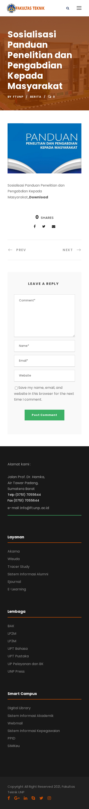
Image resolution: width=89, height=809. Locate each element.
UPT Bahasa (18, 648)
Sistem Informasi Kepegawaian (34, 730)
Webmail (15, 723)
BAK (11, 626)
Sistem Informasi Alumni (28, 574)
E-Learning (17, 589)
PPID (11, 738)
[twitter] (41, 798)
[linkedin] (25, 798)
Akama (14, 551)
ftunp (18, 97)
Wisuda (14, 558)
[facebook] (9, 798)
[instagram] (49, 798)
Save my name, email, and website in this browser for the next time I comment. (44, 393)
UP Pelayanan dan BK (25, 663)
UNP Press (16, 671)
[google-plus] (16, 798)
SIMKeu (14, 745)
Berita (35, 97)
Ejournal (14, 581)
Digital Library (19, 708)
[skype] (33, 798)
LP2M (12, 633)
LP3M (12, 641)
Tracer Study (19, 566)
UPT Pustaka (18, 656)
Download (38, 197)
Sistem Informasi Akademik (31, 715)
